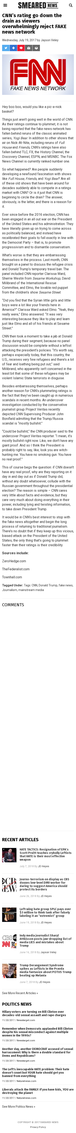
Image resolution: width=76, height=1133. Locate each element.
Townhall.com (12, 577)
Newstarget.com (26, 1020)
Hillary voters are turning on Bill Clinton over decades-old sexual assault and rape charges (34, 1013)
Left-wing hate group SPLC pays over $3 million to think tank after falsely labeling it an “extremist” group (45, 913)
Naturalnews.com (26, 1081)
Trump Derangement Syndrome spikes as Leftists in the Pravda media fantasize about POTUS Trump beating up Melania (46, 970)
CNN (34, 585)
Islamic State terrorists (30, 378)
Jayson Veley (49, 40)
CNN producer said (50, 431)
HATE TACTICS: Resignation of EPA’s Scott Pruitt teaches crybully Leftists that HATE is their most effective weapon (46, 854)
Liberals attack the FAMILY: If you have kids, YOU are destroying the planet (38, 1091)
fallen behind (11, 133)
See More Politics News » (18, 1106)
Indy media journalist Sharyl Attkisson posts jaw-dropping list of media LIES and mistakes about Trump (45, 940)
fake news (15, 522)
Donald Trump (48, 585)
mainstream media (31, 590)
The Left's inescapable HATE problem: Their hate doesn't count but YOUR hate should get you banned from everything (35, 1072)
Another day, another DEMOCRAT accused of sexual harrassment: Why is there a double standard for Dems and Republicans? (37, 1052)
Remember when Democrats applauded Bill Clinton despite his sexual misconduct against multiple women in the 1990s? (37, 1032)
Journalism (9, 590)
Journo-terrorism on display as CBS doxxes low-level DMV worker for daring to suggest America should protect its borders (44, 884)
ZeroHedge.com (14, 561)
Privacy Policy (38, 1127)
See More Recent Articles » (20, 993)
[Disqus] (38, 664)
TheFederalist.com (16, 569)
